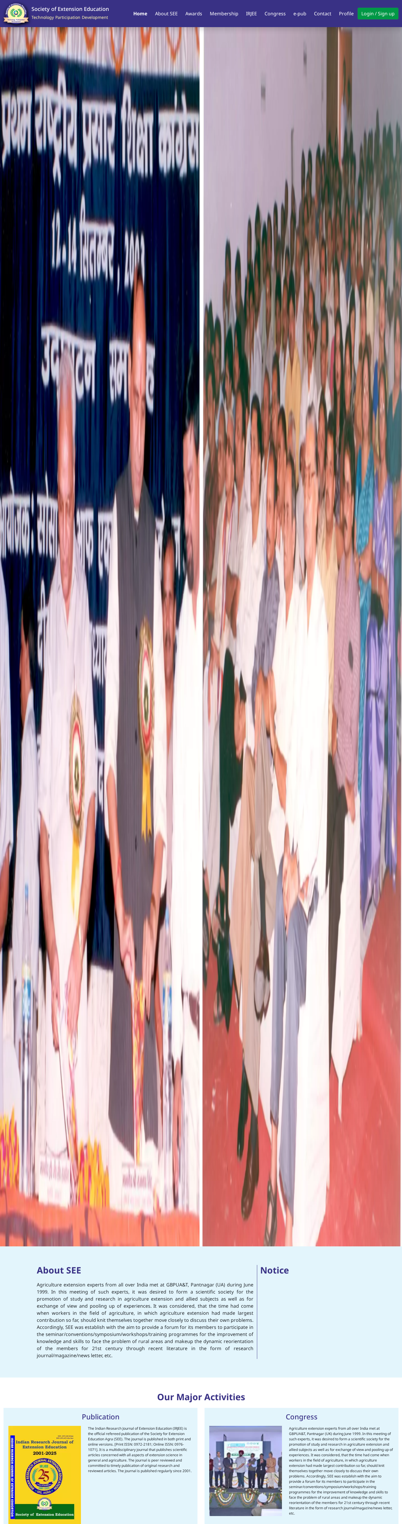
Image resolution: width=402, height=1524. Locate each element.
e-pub (299, 13)
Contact (322, 13)
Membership (224, 13)
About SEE (166, 13)
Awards (193, 13)
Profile (346, 13)
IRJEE (251, 13)
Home (140, 13)
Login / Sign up (378, 13)
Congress (275, 13)
